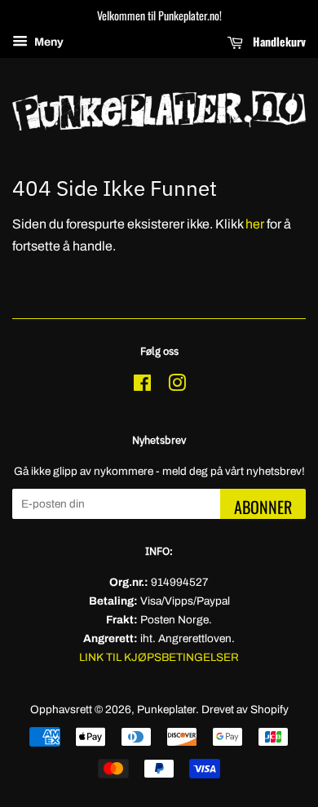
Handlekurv (278, 41)
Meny (48, 42)
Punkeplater (166, 709)
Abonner (263, 506)
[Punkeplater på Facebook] (142, 386)
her (254, 224)
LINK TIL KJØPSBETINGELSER (159, 657)
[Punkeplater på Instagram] (177, 386)
